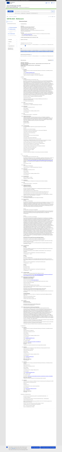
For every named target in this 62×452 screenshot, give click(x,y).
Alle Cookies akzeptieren (35, 447)
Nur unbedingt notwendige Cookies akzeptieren (48, 447)
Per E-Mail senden (12, 33)
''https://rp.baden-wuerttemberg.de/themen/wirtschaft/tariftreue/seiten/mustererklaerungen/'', (40, 160)
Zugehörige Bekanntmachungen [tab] (11, 23)
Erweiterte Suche (23, 13)
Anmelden (48, 2)
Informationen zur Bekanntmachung (10, 49)
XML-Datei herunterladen (13, 27)
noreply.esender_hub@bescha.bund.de (31, 388)
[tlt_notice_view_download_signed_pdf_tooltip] (25, 45)
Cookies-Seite (13, 448)
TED (7, 16)
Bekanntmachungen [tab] (10, 21)
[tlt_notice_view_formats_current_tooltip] (52, 60)
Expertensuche (28, 13)
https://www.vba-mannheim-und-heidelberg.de (34, 341)
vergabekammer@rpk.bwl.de (30, 356)
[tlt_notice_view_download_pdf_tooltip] (21, 51)
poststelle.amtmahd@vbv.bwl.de (28, 34)
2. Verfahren (10, 41)
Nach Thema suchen (34, 13)
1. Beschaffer (10, 39)
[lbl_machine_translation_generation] (31, 54)
